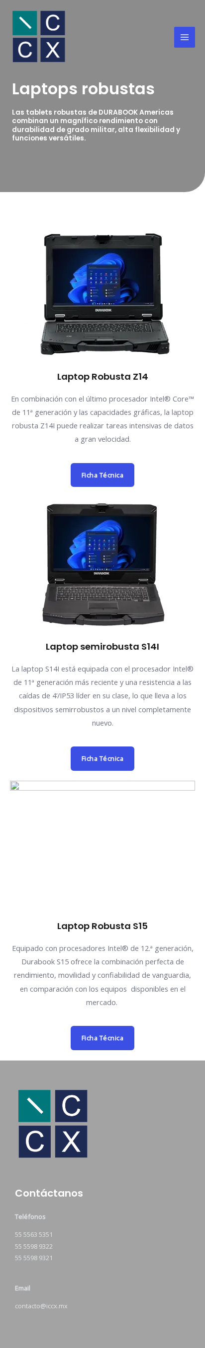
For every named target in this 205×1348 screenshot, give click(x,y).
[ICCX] (66, 37)
